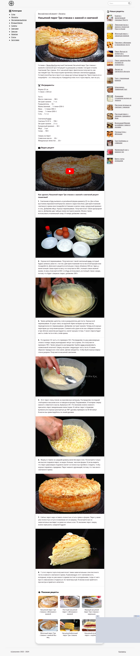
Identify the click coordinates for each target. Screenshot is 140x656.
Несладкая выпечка (19, 20)
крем (49, 119)
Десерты (14, 17)
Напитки (14, 34)
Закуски (14, 32)
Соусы (13, 37)
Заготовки (15, 40)
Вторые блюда (16, 23)
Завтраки (14, 29)
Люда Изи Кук (51, 65)
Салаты (14, 26)
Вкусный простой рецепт (47, 14)
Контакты (122, 652)
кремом (92, 73)
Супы (13, 14)
